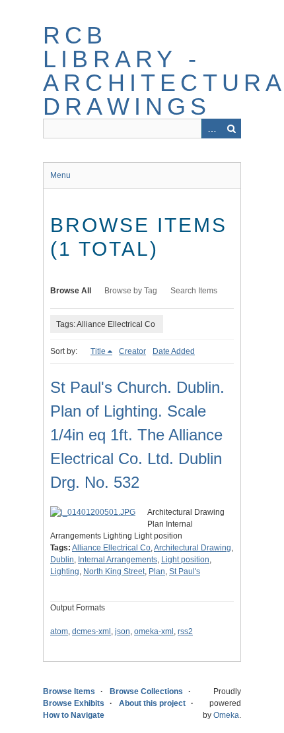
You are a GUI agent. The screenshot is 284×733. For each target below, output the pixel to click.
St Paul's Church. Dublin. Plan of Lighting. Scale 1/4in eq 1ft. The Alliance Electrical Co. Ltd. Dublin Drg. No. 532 (137, 434)
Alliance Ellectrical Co (111, 547)
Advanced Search (211, 128)
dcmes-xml (91, 631)
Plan (157, 571)
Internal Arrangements (117, 559)
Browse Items (69, 691)
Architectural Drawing (192, 547)
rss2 (185, 631)
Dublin (62, 559)
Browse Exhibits (73, 703)
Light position (185, 559)
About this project (152, 703)
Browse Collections (146, 691)
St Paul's (184, 571)
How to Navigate (73, 715)
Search (231, 128)
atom (59, 631)
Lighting (64, 571)
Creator (132, 351)
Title (98, 351)
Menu (60, 175)
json (122, 631)
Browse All (70, 290)
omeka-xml (154, 631)
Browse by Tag (130, 290)
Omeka (226, 715)
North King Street (114, 571)
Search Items (193, 290)
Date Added (174, 351)
